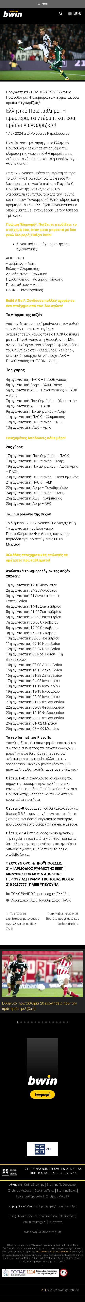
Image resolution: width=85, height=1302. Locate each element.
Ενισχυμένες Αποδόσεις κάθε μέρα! (36, 438)
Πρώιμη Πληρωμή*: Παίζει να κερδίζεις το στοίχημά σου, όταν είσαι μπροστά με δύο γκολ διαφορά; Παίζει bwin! (41, 229)
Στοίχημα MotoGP (57, 1196)
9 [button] (46, 1022)
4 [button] (28, 1022)
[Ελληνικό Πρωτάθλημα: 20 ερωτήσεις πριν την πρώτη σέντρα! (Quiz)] (42, 994)
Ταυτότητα (55, 1222)
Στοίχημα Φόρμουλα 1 (30, 1196)
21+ (43, 1290)
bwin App (70, 1206)
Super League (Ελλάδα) (51, 894)
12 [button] (57, 1022)
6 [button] (35, 1022)
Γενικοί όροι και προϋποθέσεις (38, 1216)
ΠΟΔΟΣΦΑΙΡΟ (42, 92)
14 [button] (64, 1022)
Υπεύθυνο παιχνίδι (34, 1222)
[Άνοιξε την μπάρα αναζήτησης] (60, 14)
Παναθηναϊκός (49, 900)
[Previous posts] (3, 984)
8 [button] (42, 1022)
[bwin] (13, 14)
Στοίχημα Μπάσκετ (20, 1190)
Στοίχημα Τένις (44, 1190)
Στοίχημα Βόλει (66, 1190)
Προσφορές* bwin (51, 1206)
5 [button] (32, 1022)
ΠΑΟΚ (66, 900)
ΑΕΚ (33, 900)
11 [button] (53, 1022)
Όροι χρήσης (68, 1216)
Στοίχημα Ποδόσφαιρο (61, 1184)
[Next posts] (82, 984)
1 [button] (17, 1022)
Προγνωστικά (17, 92)
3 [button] (25, 1022)
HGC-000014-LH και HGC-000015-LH (54, 1251)
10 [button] (49, 1022)
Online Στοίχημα (34, 1184)
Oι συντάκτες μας (50, 1231)
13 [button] (60, 1022)
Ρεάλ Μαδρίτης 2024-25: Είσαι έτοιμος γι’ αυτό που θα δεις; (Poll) (62, 918)
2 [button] (21, 1022)
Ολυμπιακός (20, 900)
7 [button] (39, 1022)
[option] (42, 981)
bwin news (30, 1231)
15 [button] (67, 1022)
